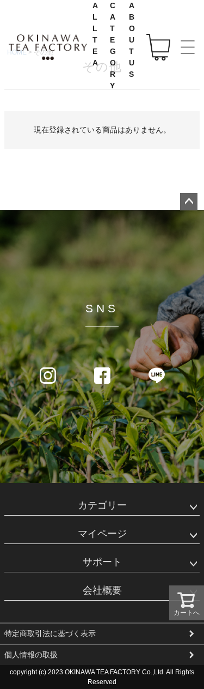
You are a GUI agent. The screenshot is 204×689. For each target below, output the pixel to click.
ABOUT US (132, 39)
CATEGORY (113, 45)
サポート (102, 562)
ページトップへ (188, 201)
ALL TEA (95, 34)
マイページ (102, 533)
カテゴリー (102, 505)
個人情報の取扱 (31, 654)
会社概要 (102, 590)
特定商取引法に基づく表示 (50, 633)
